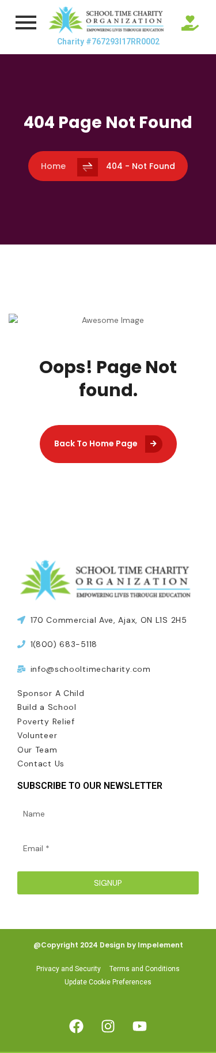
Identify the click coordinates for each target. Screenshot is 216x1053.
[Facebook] (76, 1025)
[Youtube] (140, 1025)
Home (53, 166)
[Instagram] (108, 1025)
